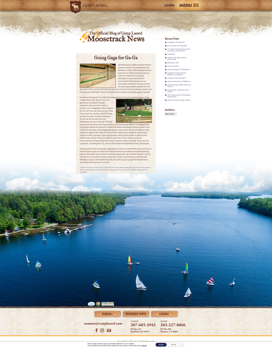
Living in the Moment (176, 78)
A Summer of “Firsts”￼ (176, 46)
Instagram (102, 330)
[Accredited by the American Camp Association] (91, 304)
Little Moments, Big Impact (179, 100)
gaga (126, 167)
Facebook (96, 330)
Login (169, 5)
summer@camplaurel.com (103, 323)
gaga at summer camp (136, 167)
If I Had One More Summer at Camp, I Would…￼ (178, 50)
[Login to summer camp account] (164, 314)
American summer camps (94, 167)
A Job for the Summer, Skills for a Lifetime (176, 74)
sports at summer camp (121, 170)
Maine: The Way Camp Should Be (176, 58)
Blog (109, 330)
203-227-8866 (173, 325)
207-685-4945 (143, 325)
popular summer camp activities (101, 170)
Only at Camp (173, 66)
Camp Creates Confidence (178, 69)
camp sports (119, 167)
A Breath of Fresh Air (176, 42)
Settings (173, 345)
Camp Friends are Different (178, 81)
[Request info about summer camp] (136, 314)
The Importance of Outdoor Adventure (179, 96)
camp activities (109, 167)
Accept (161, 345)
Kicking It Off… (173, 63)
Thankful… (171, 54)
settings (144, 346)
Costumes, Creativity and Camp (177, 90)
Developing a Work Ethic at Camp (179, 85)
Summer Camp (135, 170)
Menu (185, 5)
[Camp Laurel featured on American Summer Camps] (98, 304)
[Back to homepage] (99, 5)
